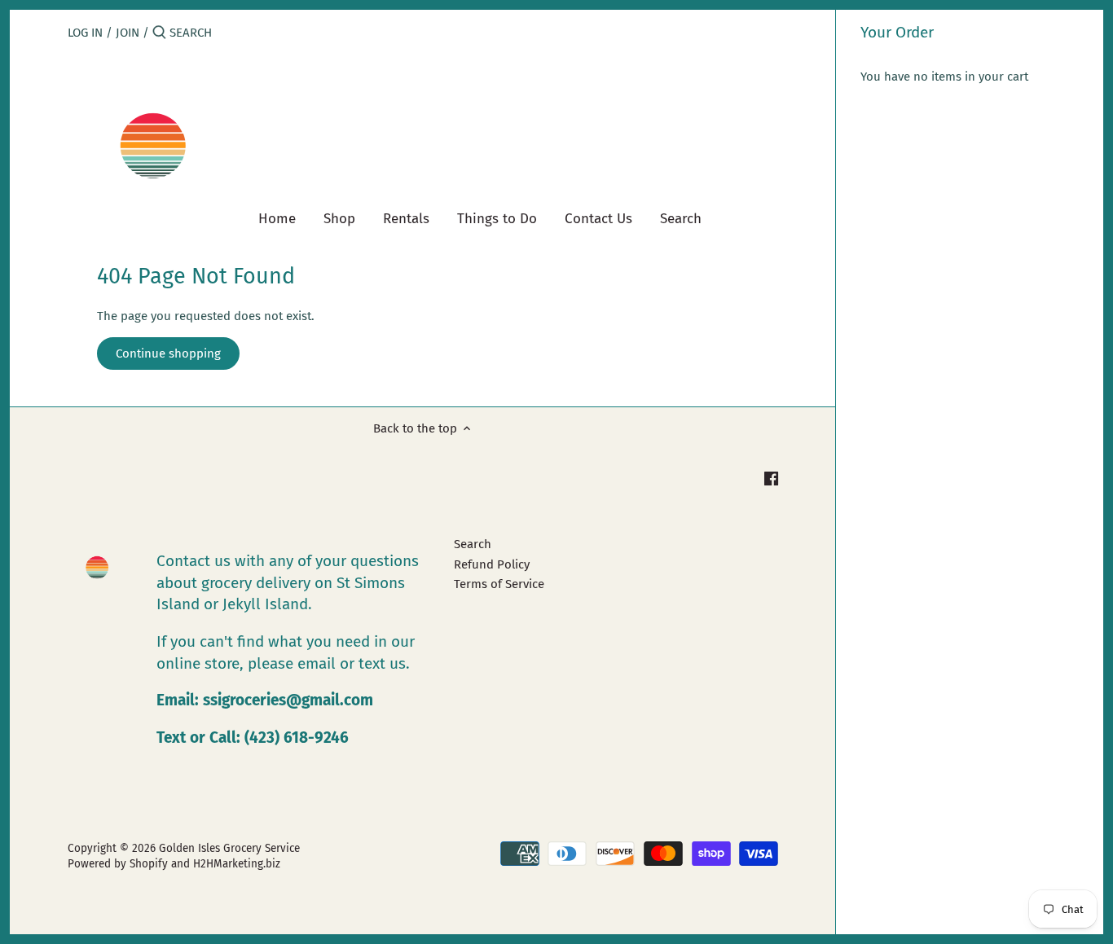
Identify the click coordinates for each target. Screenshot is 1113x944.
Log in (85, 32)
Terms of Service (499, 584)
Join (127, 32)
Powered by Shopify (118, 864)
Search (472, 544)
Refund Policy (492, 564)
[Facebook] (771, 477)
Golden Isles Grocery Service (229, 848)
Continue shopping (168, 353)
